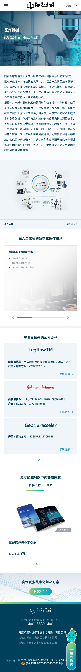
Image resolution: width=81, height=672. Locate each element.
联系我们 (39, 591)
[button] (13, 317)
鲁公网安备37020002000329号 (44, 663)
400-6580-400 (40, 624)
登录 (68, 5)
